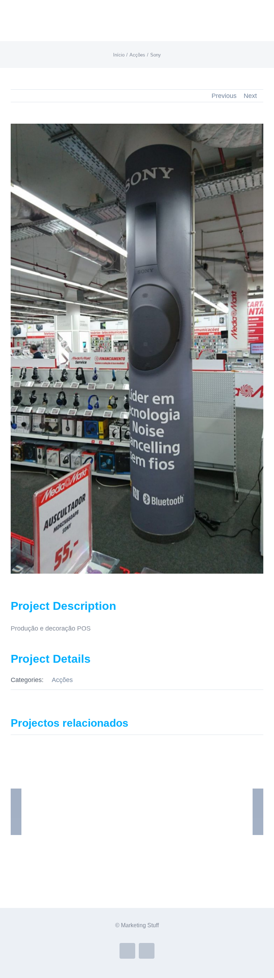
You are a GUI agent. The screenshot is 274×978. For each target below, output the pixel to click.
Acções (62, 679)
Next (250, 95)
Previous (224, 95)
